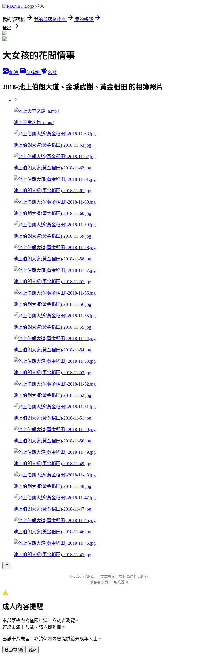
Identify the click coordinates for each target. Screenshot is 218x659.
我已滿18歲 (14, 650)
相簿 (14, 72)
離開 (32, 650)
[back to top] (6, 565)
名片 (52, 72)
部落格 (33, 72)
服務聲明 (121, 582)
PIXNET (88, 576)
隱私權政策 (99, 582)
